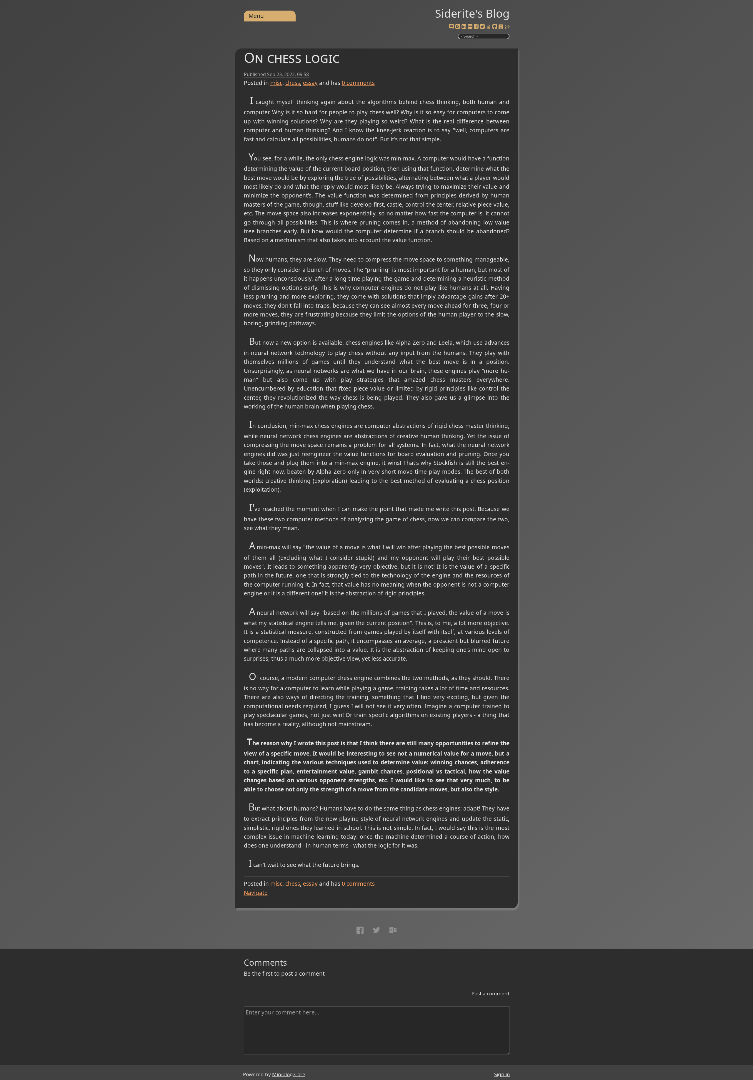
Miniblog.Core (288, 1074)
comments (358, 83)
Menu (256, 16)
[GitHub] (494, 27)
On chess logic (291, 57)
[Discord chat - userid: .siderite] (451, 26)
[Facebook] (476, 27)
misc (276, 83)
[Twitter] (482, 27)
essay (310, 83)
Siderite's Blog (472, 13)
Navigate (256, 893)
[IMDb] (470, 27)
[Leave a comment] (507, 27)
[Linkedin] (464, 27)
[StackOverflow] (488, 27)
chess (292, 83)
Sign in (502, 1074)
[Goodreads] (501, 27)
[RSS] (457, 27)
